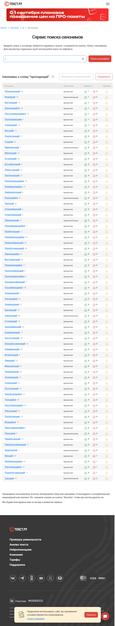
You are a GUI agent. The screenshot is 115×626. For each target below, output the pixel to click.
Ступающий (11, 321)
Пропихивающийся (15, 276)
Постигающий (12, 338)
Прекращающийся (14, 181)
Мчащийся (10, 422)
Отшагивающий (13, 214)
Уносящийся (11, 298)
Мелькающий (12, 366)
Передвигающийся (14, 237)
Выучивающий (12, 259)
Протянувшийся (13, 467)
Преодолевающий (14, 242)
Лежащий (10, 360)
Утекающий (11, 125)
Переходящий (12, 220)
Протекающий (12, 175)
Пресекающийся (13, 394)
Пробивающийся (13, 186)
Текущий (9, 478)
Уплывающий (12, 293)
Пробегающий (12, 231)
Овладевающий (13, 326)
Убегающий (11, 411)
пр (23, 28)
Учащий (9, 141)
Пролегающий (12, 136)
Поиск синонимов (100, 58)
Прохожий (10, 433)
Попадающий (12, 371)
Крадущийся (11, 198)
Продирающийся (13, 265)
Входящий (10, 97)
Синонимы (14, 28)
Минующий (10, 153)
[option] (57, 14)
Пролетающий (12, 416)
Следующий (11, 315)
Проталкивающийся (15, 113)
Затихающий (11, 377)
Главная (3, 28)
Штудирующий (12, 164)
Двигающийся (12, 254)
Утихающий (11, 383)
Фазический (11, 450)
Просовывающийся (15, 226)
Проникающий (12, 91)
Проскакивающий (14, 270)
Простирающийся (14, 405)
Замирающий (12, 304)
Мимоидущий (12, 147)
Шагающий (10, 310)
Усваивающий (12, 349)
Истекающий (11, 355)
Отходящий (11, 158)
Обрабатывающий (14, 248)
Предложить (104, 76)
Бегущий (9, 130)
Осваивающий (12, 332)
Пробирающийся (13, 461)
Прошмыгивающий (15, 282)
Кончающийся (12, 108)
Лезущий (9, 203)
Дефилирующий (13, 192)
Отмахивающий (13, 209)
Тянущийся (10, 399)
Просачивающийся (15, 427)
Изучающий (11, 102)
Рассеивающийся (14, 287)
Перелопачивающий (15, 444)
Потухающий (11, 388)
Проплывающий (13, 119)
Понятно (91, 614)
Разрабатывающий (15, 472)
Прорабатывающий (15, 343)
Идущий (9, 455)
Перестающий (12, 169)
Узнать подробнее (35, 619)
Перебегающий (12, 439)
